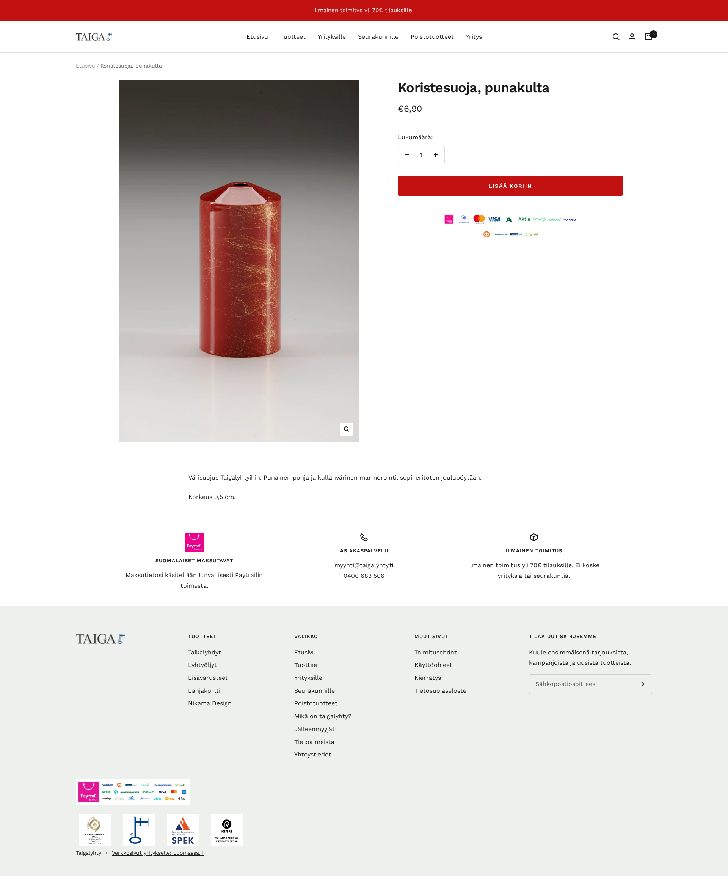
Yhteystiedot (312, 754)
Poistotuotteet (432, 36)
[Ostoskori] (648, 36)
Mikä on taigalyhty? (322, 716)
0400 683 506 (364, 575)
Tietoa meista (314, 741)
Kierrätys (427, 677)
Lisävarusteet (208, 677)
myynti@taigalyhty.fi (364, 565)
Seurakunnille (378, 36)
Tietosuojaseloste (440, 690)
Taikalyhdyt (204, 652)
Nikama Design (210, 703)
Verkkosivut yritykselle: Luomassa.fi (158, 853)
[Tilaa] (641, 684)
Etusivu (257, 36)
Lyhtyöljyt (202, 664)
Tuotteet (293, 36)
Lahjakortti (204, 690)
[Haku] (616, 36)
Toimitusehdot (435, 652)
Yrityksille (332, 36)
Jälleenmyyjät (314, 729)
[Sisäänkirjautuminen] (632, 36)
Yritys (474, 36)
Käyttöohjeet (433, 664)
